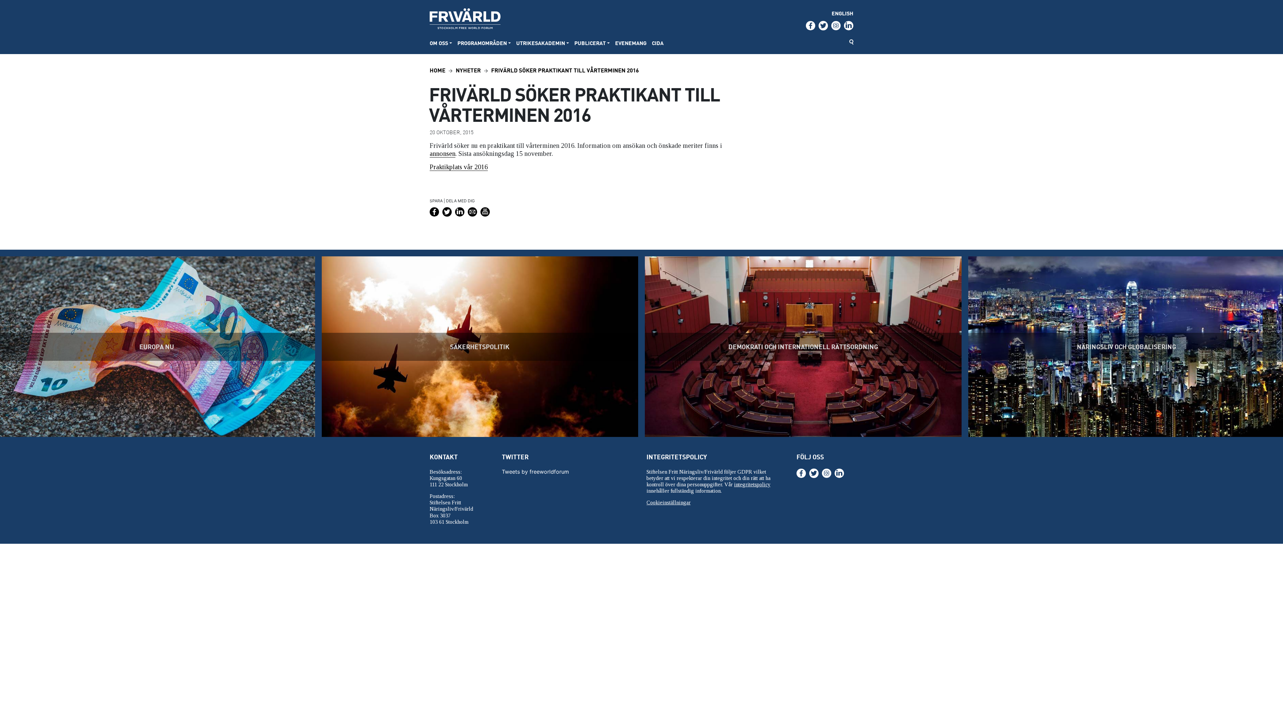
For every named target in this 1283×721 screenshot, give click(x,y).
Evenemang (631, 43)
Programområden (482, 43)
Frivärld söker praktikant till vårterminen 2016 (565, 69)
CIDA (658, 43)
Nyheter (468, 69)
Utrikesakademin (540, 43)
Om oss (439, 43)
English (842, 13)
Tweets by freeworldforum (535, 471)
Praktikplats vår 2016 (459, 167)
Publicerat (590, 43)
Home (437, 69)
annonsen (442, 153)
